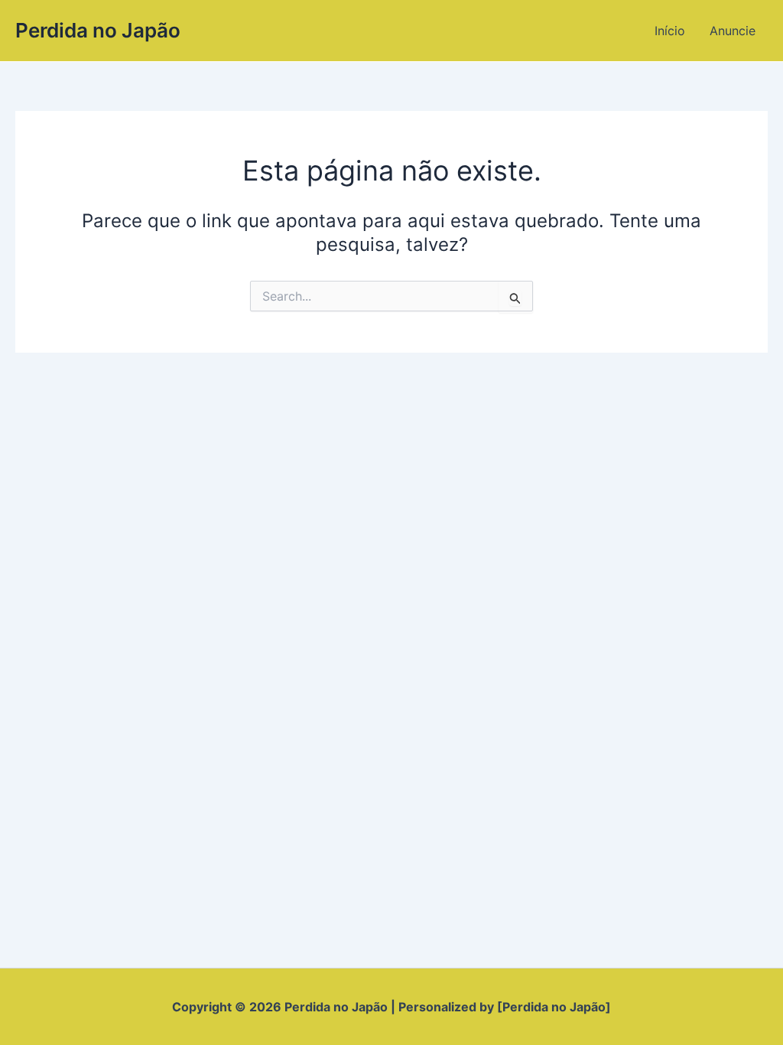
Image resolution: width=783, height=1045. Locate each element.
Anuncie (732, 30)
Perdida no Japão (97, 30)
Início (670, 30)
